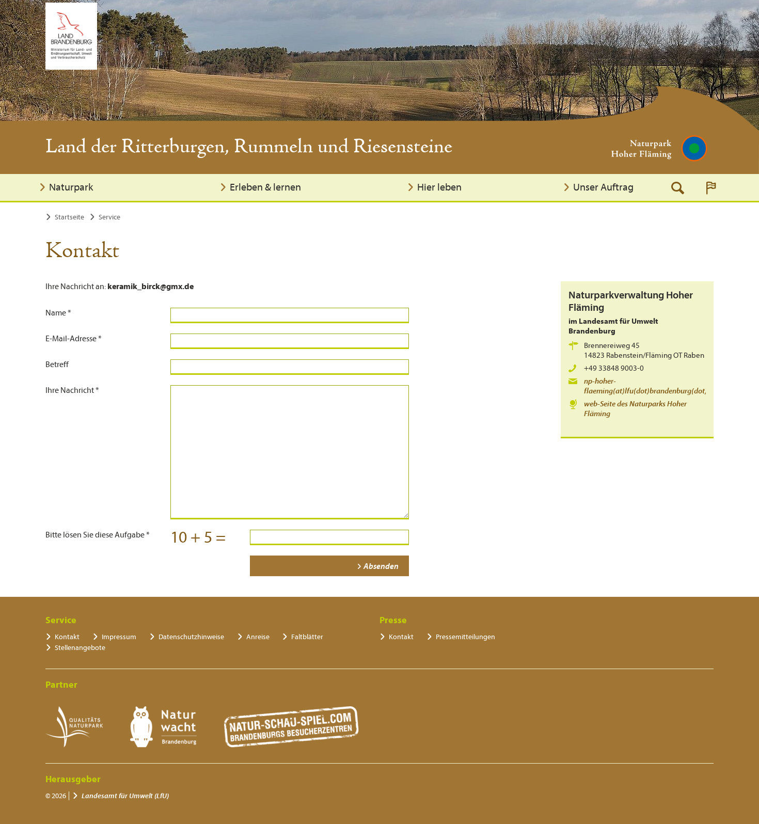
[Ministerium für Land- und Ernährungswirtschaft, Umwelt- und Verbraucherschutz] (71, 36)
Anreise (258, 636)
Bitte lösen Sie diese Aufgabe (97, 535)
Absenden (381, 566)
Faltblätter (307, 636)
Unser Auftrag (603, 187)
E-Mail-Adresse (73, 338)
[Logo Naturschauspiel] (291, 727)
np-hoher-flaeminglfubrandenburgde (649, 386)
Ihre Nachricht (72, 390)
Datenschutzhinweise (191, 636)
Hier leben (439, 187)
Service (109, 217)
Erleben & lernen (265, 187)
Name (58, 313)
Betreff (57, 364)
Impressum (119, 636)
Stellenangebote (80, 647)
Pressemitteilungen (465, 636)
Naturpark (71, 187)
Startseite (69, 217)
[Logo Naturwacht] (163, 727)
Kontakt (67, 636)
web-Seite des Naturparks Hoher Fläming (635, 409)
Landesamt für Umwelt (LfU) (125, 795)
